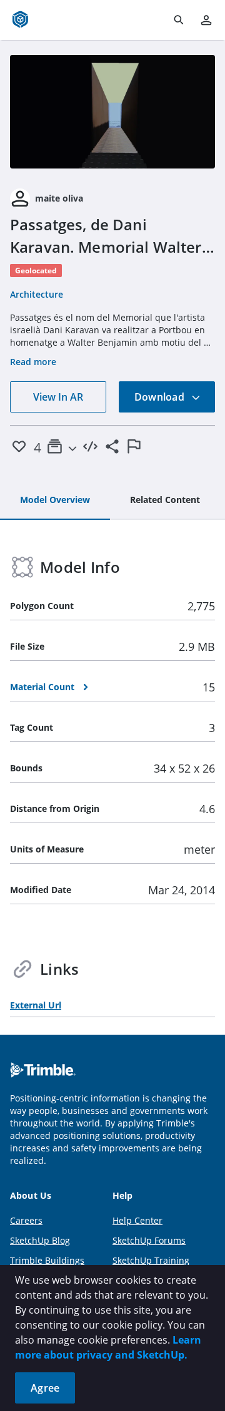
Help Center (137, 1220)
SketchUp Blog (40, 1240)
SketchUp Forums (149, 1240)
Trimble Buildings (47, 1260)
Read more (33, 362)
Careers (26, 1220)
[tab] (55, 500)
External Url (35, 1005)
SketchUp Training (150, 1260)
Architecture (36, 294)
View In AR (58, 397)
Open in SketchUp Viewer (112, 112)
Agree (45, 1388)
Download (160, 397)
